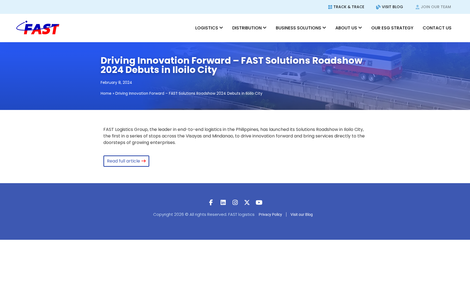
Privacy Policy (270, 214)
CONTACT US (437, 28)
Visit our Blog (301, 214)
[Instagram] (235, 202)
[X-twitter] (247, 202)
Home (106, 93)
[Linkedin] (223, 202)
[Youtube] (259, 202)
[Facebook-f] (211, 202)
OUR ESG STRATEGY (392, 28)
